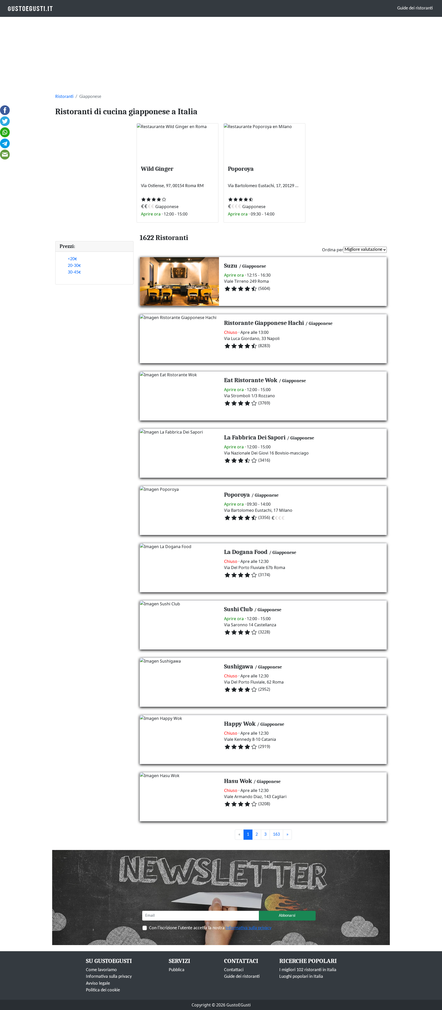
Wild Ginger (157, 168)
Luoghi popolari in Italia (301, 976)
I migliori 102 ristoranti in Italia (307, 970)
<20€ (72, 259)
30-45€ (74, 272)
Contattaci (234, 970)
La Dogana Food (246, 551)
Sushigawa (238, 666)
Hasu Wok (238, 781)
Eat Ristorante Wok (250, 380)
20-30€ (74, 266)
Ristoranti (64, 97)
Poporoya (241, 168)
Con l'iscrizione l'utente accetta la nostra (210, 928)
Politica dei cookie (103, 990)
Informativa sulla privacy (248, 928)
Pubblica (176, 970)
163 (276, 834)
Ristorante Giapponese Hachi (264, 322)
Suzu (230, 265)
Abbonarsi (287, 916)
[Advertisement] (221, 55)
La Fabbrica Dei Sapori (254, 437)
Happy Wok (240, 723)
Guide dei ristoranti (415, 8)
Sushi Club (238, 609)
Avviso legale (98, 983)
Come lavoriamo (101, 970)
